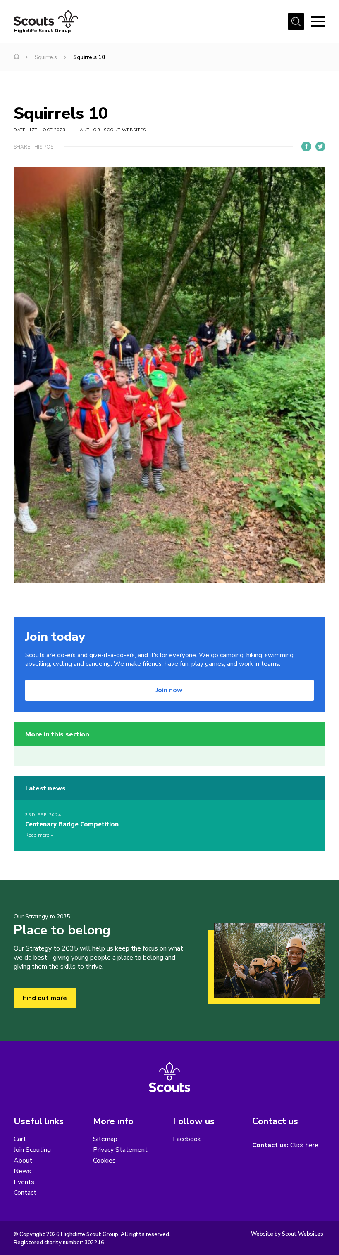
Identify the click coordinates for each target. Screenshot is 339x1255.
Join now (169, 690)
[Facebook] (306, 146)
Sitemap (105, 1139)
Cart (20, 1139)
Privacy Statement (120, 1149)
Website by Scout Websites (287, 1234)
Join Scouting (32, 1149)
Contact (25, 1192)
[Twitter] (320, 146)
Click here (304, 1145)
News (22, 1171)
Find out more (45, 998)
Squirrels (46, 57)
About (23, 1160)
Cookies (104, 1160)
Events (24, 1182)
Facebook (187, 1139)
